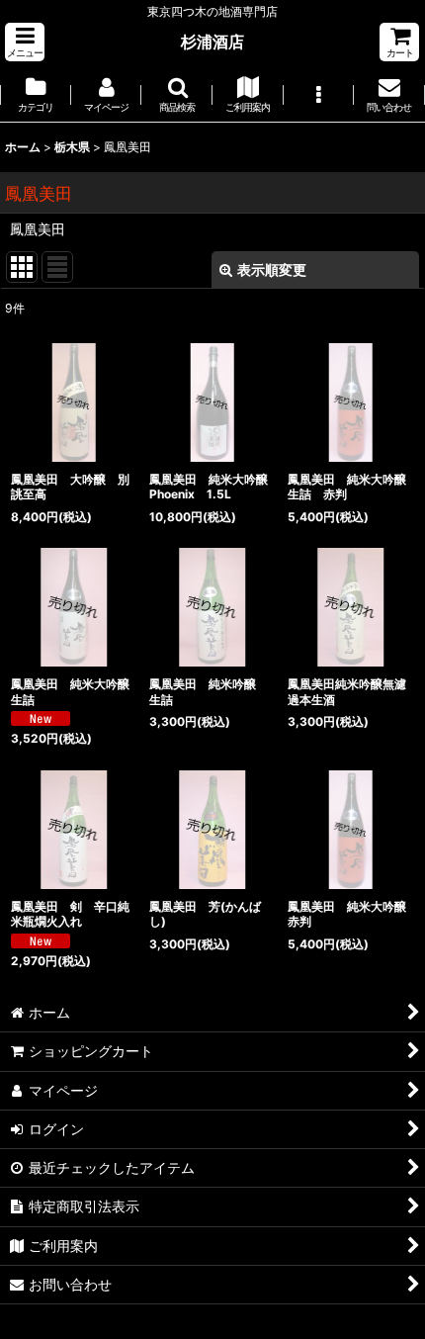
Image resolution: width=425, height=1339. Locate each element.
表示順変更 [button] (271, 269)
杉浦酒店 (212, 41)
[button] (24, 42)
